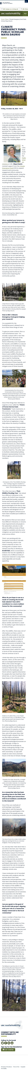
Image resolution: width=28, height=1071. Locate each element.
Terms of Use (16, 1066)
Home (2, 19)
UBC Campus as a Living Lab (10, 9)
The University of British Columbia (18, 3)
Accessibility (4, 1068)
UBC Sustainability (12, 1025)
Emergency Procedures (6, 1066)
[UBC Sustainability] (10, 13)
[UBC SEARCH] (26, 1)
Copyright (23, 1066)
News (6, 19)
